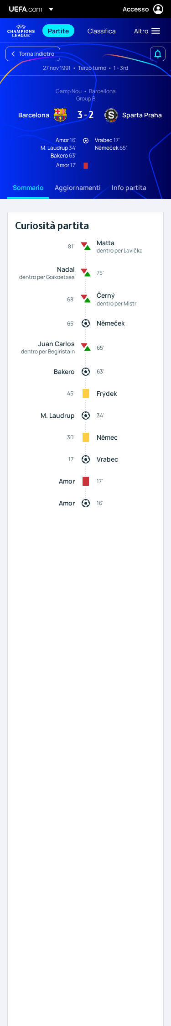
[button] (145, 30)
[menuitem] (60, 30)
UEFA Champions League (21, 31)
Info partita (129, 187)
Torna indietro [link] (36, 54)
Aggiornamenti (78, 187)
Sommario (28, 187)
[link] (58, 30)
